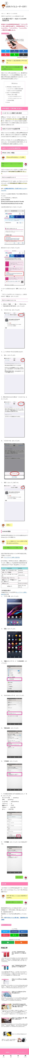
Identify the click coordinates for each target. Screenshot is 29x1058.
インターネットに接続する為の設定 (15, 88)
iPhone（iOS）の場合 (12, 94)
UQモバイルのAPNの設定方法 (13, 92)
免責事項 (7, 1052)
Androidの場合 (11, 100)
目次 (13, 83)
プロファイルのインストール (15, 98)
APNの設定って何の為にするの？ (14, 86)
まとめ (8, 102)
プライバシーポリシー (21, 1052)
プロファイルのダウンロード (15, 96)
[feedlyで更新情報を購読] (7, 942)
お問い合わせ (14, 1054)
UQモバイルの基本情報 (6, 924)
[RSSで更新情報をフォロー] (21, 942)
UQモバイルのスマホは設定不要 (15, 90)
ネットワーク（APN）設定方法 (12, 557)
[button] (26, 485)
